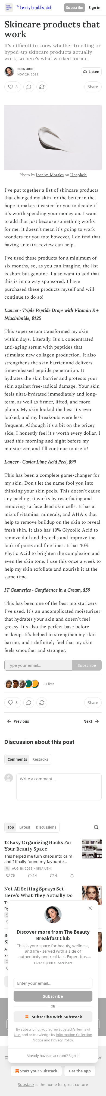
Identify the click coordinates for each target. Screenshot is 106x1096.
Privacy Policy (62, 1040)
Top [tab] (11, 827)
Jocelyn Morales (50, 175)
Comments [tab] (17, 759)
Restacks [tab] (40, 759)
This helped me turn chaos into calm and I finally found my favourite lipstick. (38, 858)
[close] (90, 908)
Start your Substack (38, 1070)
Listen (94, 71)
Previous (21, 721)
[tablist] (27, 759)
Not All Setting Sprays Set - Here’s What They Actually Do (38, 892)
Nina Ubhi (25, 69)
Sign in (95, 7)
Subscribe (74, 7)
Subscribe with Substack (57, 1016)
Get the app (80, 1070)
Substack (26, 1084)
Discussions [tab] (46, 827)
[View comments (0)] (28, 86)
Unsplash (78, 175)
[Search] (96, 827)
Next (87, 721)
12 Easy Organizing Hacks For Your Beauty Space (38, 845)
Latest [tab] (24, 827)
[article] (53, 859)
